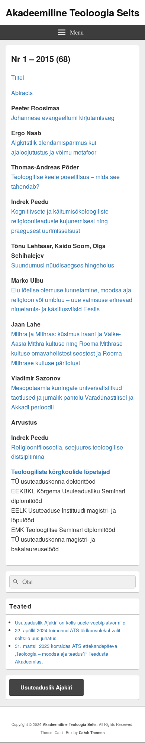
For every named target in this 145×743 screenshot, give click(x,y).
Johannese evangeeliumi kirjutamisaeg (63, 117)
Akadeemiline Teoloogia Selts (72, 12)
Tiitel (17, 77)
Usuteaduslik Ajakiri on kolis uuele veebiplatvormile (70, 622)
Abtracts (22, 92)
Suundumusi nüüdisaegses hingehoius (62, 265)
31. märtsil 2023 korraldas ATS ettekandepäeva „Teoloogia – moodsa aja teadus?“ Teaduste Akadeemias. (66, 653)
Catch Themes (92, 732)
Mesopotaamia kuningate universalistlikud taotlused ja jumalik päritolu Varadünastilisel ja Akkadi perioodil (72, 397)
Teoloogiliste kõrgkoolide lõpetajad (60, 471)
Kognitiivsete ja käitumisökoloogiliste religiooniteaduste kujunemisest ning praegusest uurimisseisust (60, 221)
